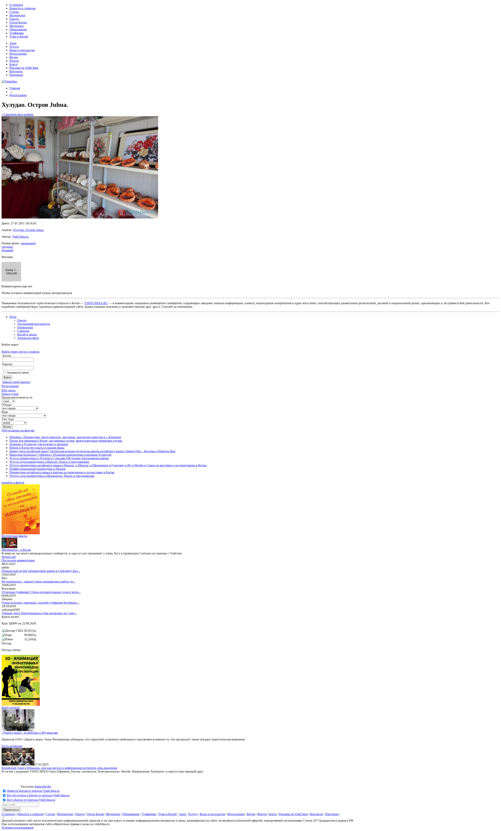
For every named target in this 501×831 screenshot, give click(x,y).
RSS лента (8, 390)
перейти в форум (13, 482)
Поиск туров (10, 394)
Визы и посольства (22, 50)
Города (14, 19)
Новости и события (22, 8)
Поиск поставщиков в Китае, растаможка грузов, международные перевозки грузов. (66, 440)
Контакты (16, 71)
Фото (12, 316)
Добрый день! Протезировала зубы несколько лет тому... (39, 613)
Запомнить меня (18, 372)
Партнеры (16, 74)
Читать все (9, 556)
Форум (14, 60)
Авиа (12, 43)
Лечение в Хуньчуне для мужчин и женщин (38, 444)
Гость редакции (12, 746)
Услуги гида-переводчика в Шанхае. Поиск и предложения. (49, 461)
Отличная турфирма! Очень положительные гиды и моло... (41, 592)
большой (7, 250)
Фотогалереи (18, 53)
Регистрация (10, 386)
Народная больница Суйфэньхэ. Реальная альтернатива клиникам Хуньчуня (60, 454)
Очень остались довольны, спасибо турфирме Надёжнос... (40, 602)
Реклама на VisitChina (23, 67)
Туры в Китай (18, 36)
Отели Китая (18, 22)
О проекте (16, 4)
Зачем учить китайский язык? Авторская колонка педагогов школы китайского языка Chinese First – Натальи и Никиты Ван (92, 451)
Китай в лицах (27, 334)
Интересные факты (14, 536)
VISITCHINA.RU (96, 303)
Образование (18, 29)
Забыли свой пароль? (16, 382)
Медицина (16, 26)
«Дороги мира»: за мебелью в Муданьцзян (30, 732)
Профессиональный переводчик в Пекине (37, 468)
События (23, 331)
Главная (14, 88)
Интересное (17, 15)
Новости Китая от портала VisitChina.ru (33, 790)
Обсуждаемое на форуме (18, 430)
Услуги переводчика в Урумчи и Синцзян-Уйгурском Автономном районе (59, 458)
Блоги (13, 64)
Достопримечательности (33, 324)
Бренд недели (11, 707)
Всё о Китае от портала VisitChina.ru (31, 799)
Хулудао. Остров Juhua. (28, 230)
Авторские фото (28, 338)
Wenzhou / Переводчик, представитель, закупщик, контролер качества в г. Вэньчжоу (65, 437)
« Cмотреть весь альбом (17, 114)
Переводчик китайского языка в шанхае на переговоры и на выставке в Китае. (62, 472)
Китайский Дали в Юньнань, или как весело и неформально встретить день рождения (59, 768)
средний (7, 246)
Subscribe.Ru (42, 786)
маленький (28, 243)
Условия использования (17, 827)
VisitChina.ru (20, 236)
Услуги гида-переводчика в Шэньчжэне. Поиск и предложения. (52, 476)
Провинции (25, 327)
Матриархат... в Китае (16, 549)
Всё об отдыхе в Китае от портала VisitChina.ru (38, 795)
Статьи (14, 11)
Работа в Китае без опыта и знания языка (36, 447)
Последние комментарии (18, 560)
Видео (13, 57)
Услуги (14, 46)
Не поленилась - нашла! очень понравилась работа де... (38, 581)
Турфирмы (16, 33)
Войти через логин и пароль (20, 351)
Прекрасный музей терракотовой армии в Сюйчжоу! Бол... (41, 571)
